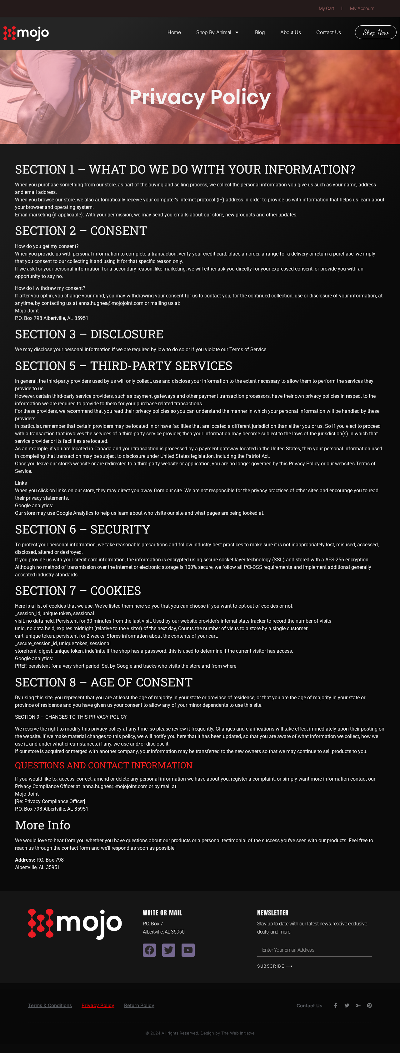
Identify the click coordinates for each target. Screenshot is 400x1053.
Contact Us (328, 32)
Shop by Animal (213, 32)
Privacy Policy (98, 1005)
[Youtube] (188, 950)
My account (362, 8)
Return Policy (139, 1005)
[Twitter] (168, 950)
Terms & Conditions (50, 1005)
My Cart (326, 8)
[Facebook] (149, 950)
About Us (290, 32)
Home (174, 32)
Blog (260, 32)
